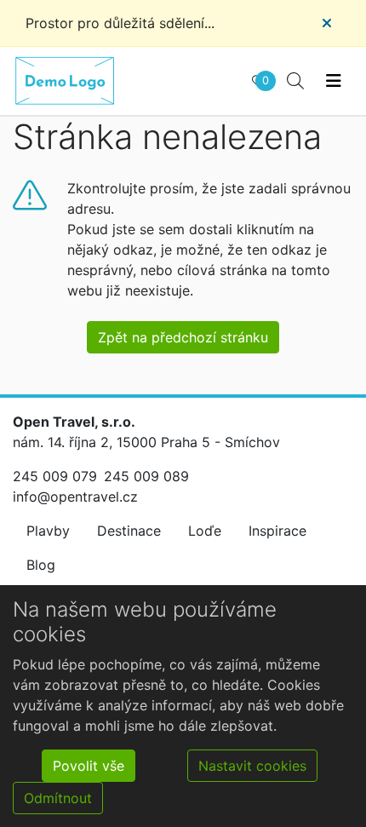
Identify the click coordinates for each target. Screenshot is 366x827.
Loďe (204, 530)
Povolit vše (88, 765)
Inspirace (277, 530)
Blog (40, 564)
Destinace (129, 530)
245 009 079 (55, 476)
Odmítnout (58, 798)
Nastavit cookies (252, 765)
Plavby (48, 530)
